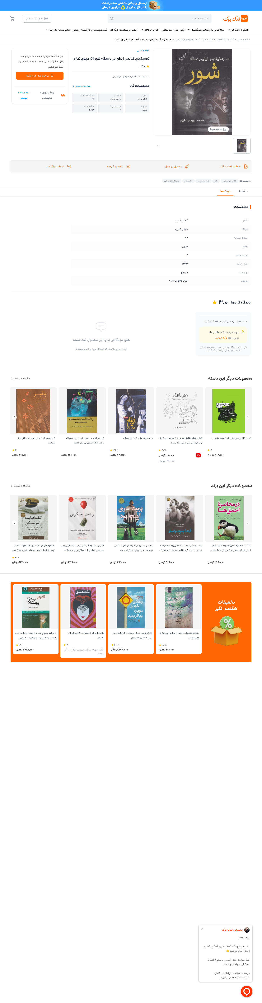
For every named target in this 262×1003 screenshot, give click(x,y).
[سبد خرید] (12, 18)
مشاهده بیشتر (22, 378)
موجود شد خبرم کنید (37, 76)
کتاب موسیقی (229, 180)
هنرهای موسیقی (171, 180)
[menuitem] (237, 30)
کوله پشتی (143, 50)
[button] (14, 417)
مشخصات (242, 191)
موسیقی (188, 180)
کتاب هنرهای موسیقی (124, 76)
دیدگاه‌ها (225, 191)
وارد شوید (221, 338)
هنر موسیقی (203, 180)
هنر (216, 180)
